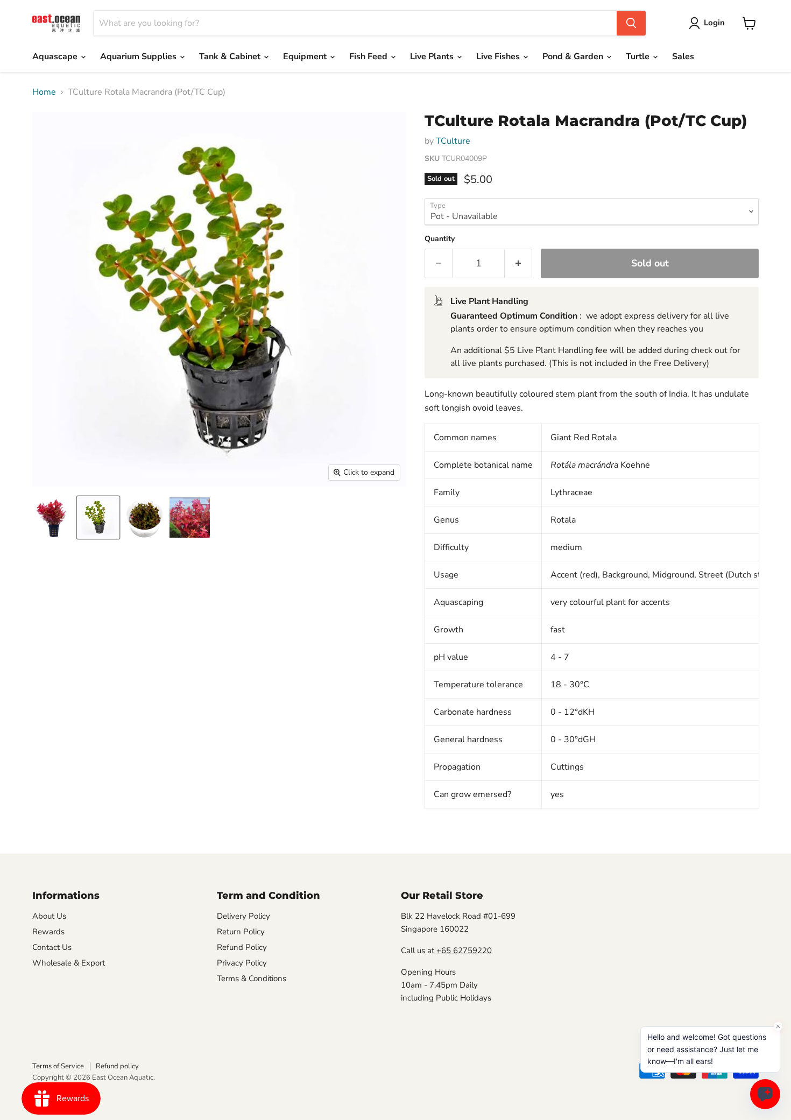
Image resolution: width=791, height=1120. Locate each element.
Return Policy (241, 931)
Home (44, 92)
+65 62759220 (464, 950)
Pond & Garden (573, 56)
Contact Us (52, 947)
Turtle (639, 56)
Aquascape (56, 56)
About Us (49, 916)
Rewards (48, 931)
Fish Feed (369, 56)
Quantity (440, 239)
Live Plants (433, 56)
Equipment (306, 56)
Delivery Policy (243, 916)
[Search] (631, 23)
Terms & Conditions (251, 978)
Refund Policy (242, 947)
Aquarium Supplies (139, 56)
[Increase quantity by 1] (518, 263)
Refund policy (117, 1066)
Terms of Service (58, 1066)
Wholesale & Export (68, 962)
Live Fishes (499, 56)
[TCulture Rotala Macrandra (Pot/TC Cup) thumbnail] (52, 517)
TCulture (453, 141)
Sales (683, 56)
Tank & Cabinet (231, 56)
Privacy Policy (242, 962)
